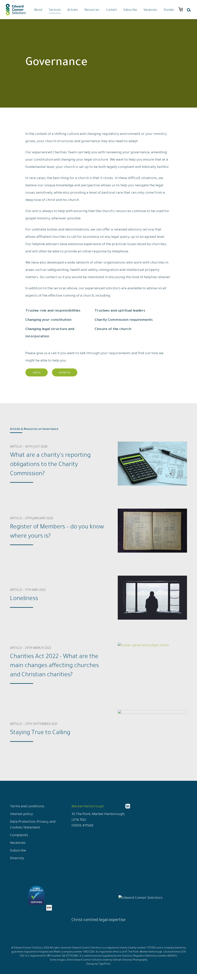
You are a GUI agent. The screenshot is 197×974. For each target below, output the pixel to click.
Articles (72, 10)
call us (37, 373)
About (38, 10)
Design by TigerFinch (98, 964)
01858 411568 (82, 826)
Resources (91, 10)
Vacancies (150, 10)
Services (55, 10)
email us (64, 373)
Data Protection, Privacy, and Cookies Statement (33, 825)
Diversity (17, 858)
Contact (111, 10)
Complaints (19, 835)
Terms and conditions (27, 807)
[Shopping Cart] (181, 10)
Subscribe (130, 10)
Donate (169, 10)
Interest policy (21, 814)
